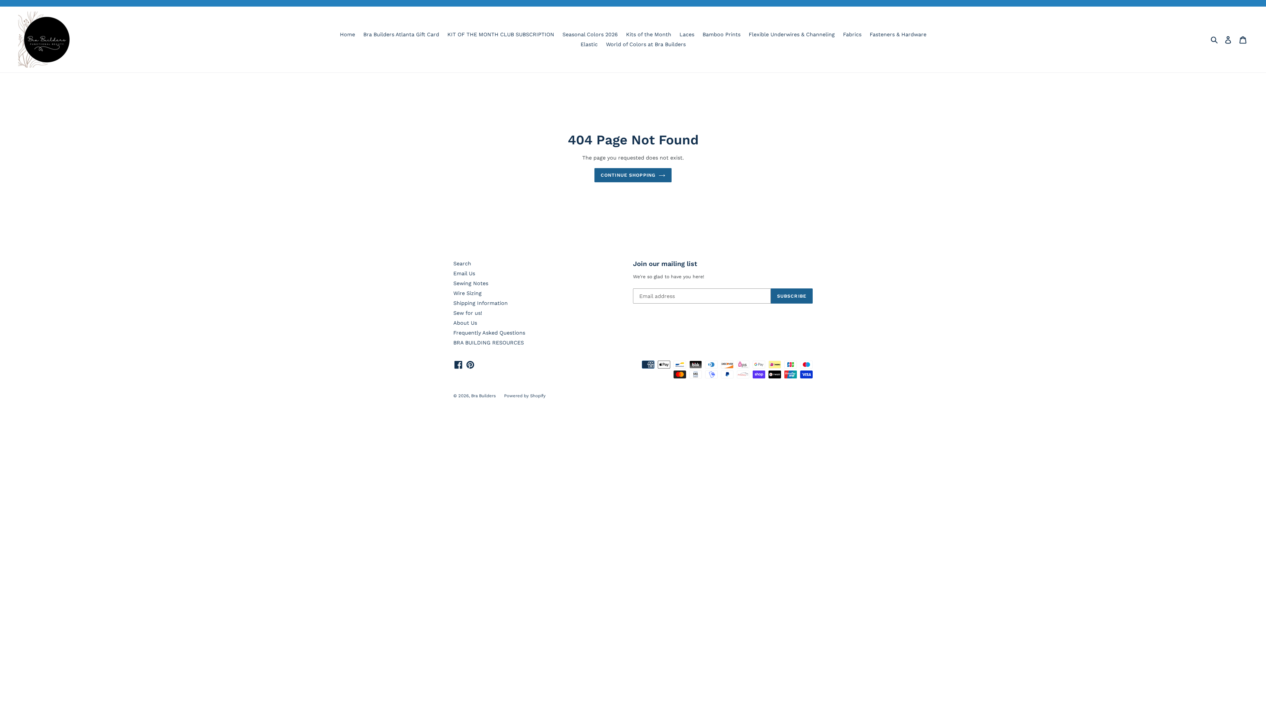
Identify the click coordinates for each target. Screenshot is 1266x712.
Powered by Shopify (525, 395)
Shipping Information (480, 303)
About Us (465, 323)
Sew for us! (467, 313)
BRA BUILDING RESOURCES (488, 343)
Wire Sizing (467, 293)
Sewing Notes (470, 283)
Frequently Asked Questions (489, 333)
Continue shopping (628, 175)
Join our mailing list (665, 264)
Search (462, 263)
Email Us (464, 273)
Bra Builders (483, 395)
